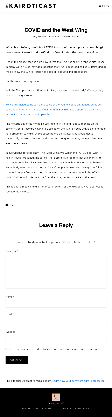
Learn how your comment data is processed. (78, 380)
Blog (11, 205)
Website (10, 331)
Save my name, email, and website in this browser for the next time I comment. (53, 349)
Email (10, 314)
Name (10, 296)
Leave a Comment (69, 36)
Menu (105, 6)
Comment (12, 251)
